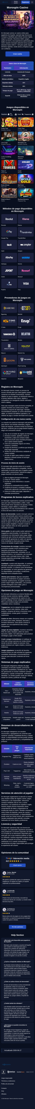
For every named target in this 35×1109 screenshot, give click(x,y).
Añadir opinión (17, 865)
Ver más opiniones (17, 926)
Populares (4, 114)
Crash (19, 114)
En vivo (11, 114)
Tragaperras (27, 114)
